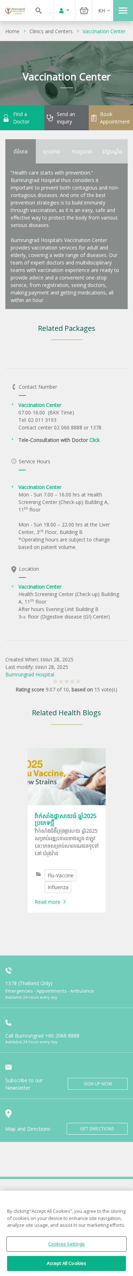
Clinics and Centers (51, 31)
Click (94, 440)
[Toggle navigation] (123, 10)
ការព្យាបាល (81, 151)
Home (12, 31)
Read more (47, 901)
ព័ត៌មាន (20, 151)
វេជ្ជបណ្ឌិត (112, 151)
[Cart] (84, 10)
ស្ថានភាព (51, 151)
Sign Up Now (98, 1084)
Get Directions (97, 1129)
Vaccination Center (104, 31)
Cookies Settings (66, 1244)
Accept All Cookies (66, 1263)
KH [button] (101, 10)
